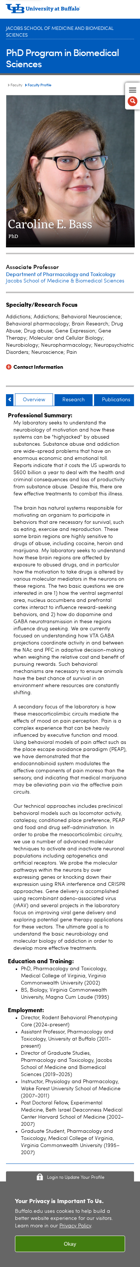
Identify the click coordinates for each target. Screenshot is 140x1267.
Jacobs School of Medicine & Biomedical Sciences (65, 281)
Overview (34, 399)
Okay (70, 1244)
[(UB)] (70, 11)
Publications (116, 399)
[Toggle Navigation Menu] (132, 96)
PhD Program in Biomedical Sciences (62, 58)
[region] (70, 1224)
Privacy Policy (75, 1226)
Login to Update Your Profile (76, 1177)
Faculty (16, 85)
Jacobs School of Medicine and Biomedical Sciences (59, 32)
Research (73, 399)
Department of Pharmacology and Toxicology (60, 274)
